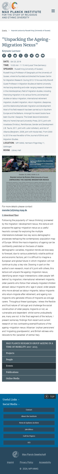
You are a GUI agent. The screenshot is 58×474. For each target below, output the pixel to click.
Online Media (12, 378)
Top (52, 396)
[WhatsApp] (26, 56)
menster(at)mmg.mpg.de (14, 210)
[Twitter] (21, 56)
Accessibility (45, 462)
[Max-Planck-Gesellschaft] (17, 454)
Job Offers (29, 429)
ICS (29, 442)
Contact (29, 410)
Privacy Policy (26, 462)
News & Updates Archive (29, 423)
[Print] (43, 56)
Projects (10, 353)
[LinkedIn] (10, 56)
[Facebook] (4, 56)
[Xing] (32, 56)
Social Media (10, 404)
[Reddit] (15, 56)
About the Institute (29, 416)
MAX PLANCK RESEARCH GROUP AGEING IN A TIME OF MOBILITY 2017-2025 (29, 345)
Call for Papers (29, 436)
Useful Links (10, 399)
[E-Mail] (37, 56)
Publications (12, 372)
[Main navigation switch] (53, 11)
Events (9, 366)
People (9, 359)
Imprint (10, 462)
